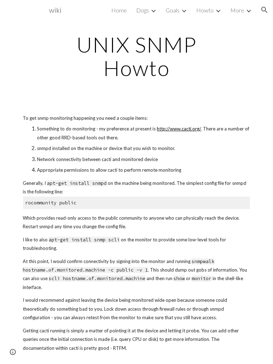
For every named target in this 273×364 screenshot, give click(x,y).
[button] (264, 9)
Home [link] (119, 10)
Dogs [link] (142, 10)
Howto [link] (205, 10)
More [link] (237, 10)
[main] (136, 56)
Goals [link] (173, 10)
